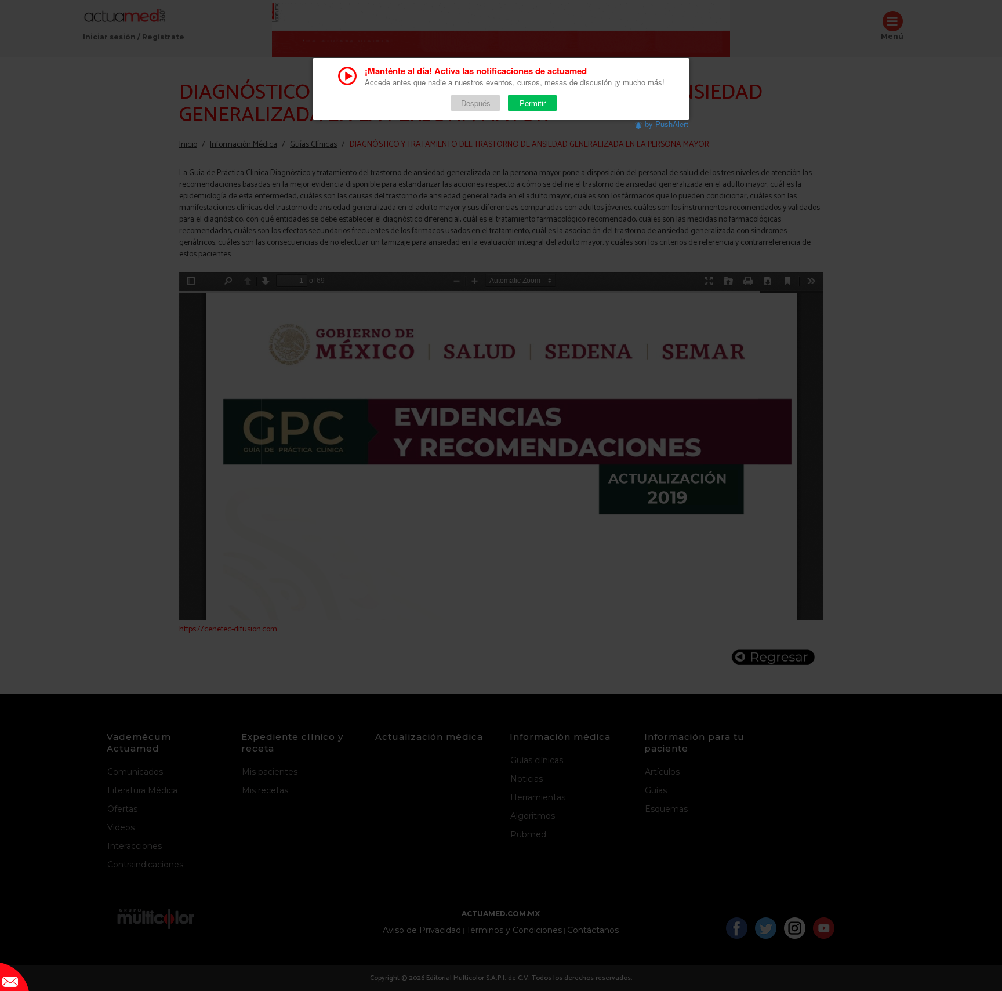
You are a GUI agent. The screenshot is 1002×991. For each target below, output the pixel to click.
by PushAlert (666, 123)
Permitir (533, 102)
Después (476, 102)
